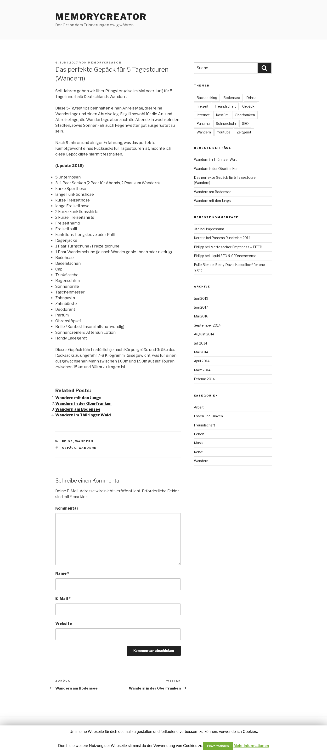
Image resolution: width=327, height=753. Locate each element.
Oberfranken (245, 115)
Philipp (199, 247)
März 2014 (202, 370)
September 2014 (207, 325)
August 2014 (204, 334)
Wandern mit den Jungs (78, 398)
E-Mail (63, 598)
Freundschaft (225, 106)
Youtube (224, 132)
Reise (67, 441)
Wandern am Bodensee (77, 409)
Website (63, 623)
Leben (199, 434)
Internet (203, 115)
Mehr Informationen (251, 746)
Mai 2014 (201, 352)
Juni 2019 (201, 298)
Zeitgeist (244, 132)
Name (62, 573)
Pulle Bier (201, 265)
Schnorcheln (226, 123)
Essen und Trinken (208, 416)
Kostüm (222, 115)
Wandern (84, 441)
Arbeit (199, 407)
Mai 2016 (201, 316)
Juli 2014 (200, 343)
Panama (203, 123)
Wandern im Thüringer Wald (83, 415)
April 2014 (201, 361)
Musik (198, 443)
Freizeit (203, 106)
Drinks (251, 98)
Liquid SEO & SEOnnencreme (233, 256)
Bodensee (231, 98)
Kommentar (67, 508)
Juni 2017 (201, 307)
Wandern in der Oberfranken (83, 403)
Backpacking (207, 98)
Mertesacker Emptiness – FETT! (236, 247)
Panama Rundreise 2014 (231, 238)
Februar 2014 (204, 379)
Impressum (215, 229)
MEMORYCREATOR (101, 16)
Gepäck (69, 447)
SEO (245, 123)
